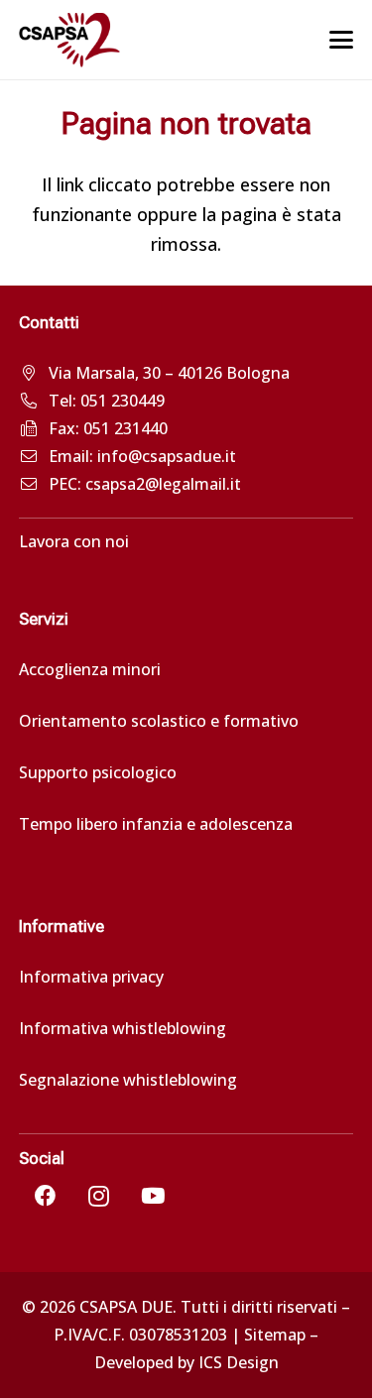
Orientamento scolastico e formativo (159, 721)
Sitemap (275, 1334)
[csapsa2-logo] (69, 40)
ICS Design (238, 1362)
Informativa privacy (91, 977)
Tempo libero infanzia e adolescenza (156, 824)
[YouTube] (153, 1196)
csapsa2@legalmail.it (163, 484)
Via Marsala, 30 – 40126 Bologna (169, 373)
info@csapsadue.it (166, 456)
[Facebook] (45, 1196)
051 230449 (122, 400)
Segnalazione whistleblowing (128, 1080)
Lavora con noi (74, 541)
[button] (341, 40)
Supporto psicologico (98, 772)
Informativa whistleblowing (122, 1028)
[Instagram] (99, 1196)
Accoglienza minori (90, 669)
